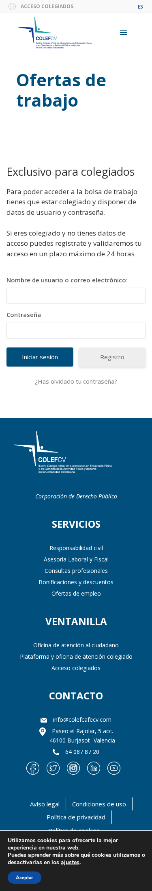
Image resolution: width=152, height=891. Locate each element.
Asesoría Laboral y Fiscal (76, 559)
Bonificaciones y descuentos (76, 582)
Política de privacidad (76, 817)
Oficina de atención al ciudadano (76, 645)
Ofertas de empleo (76, 593)
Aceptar (24, 877)
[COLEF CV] (62, 453)
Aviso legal (45, 804)
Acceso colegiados (76, 668)
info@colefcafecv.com (82, 719)
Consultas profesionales (76, 570)
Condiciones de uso (99, 804)
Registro (112, 357)
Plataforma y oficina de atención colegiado (76, 656)
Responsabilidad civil (76, 548)
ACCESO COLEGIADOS (47, 6)
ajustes (70, 862)
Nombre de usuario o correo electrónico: (67, 280)
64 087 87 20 (82, 752)
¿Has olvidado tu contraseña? (76, 381)
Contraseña (23, 314)
